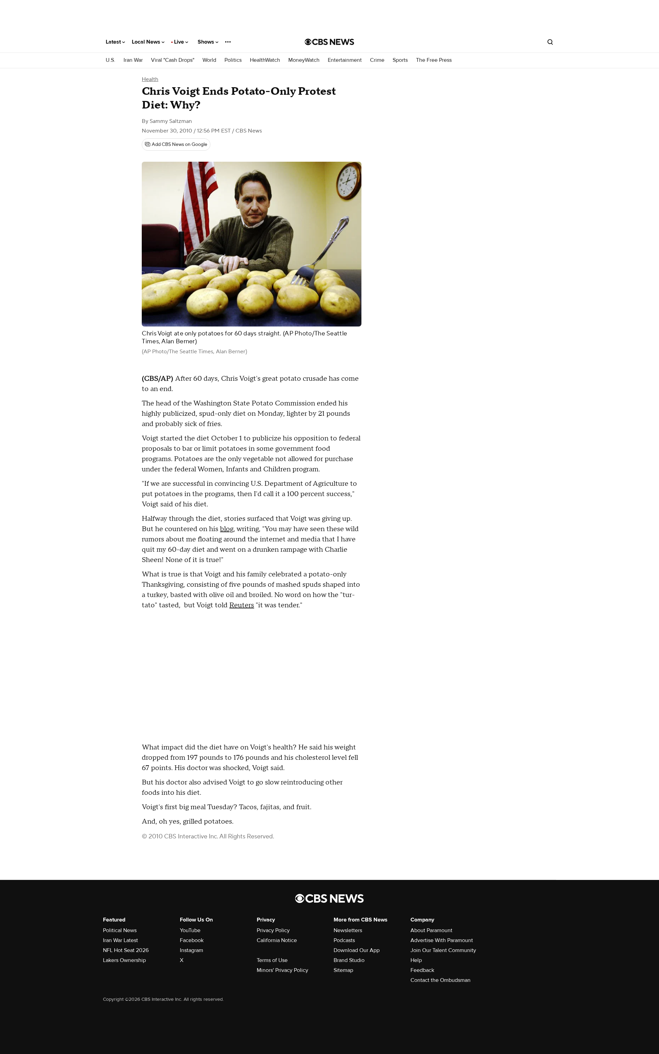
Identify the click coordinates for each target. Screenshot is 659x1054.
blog (226, 529)
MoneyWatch (304, 60)
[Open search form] (550, 42)
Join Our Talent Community (443, 950)
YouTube (190, 930)
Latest (114, 42)
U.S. (110, 60)
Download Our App (357, 950)
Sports (400, 60)
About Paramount (431, 930)
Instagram (191, 950)
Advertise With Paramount (442, 940)
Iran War (133, 60)
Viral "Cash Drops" (172, 60)
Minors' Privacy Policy (282, 970)
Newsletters (348, 930)
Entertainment (345, 60)
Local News (147, 42)
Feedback (422, 970)
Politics (233, 60)
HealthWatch (265, 60)
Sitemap (343, 970)
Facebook (192, 940)
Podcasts (344, 940)
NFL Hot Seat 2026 (126, 950)
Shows (207, 42)
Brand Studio (349, 960)
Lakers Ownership (124, 960)
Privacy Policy (273, 930)
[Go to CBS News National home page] (329, 41)
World (209, 60)
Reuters (241, 605)
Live (179, 41)
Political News (120, 930)
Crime (377, 60)
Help (416, 960)
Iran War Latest (120, 940)
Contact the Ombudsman (441, 980)
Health (150, 79)
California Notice (277, 940)
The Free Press (434, 60)
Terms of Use (272, 960)
